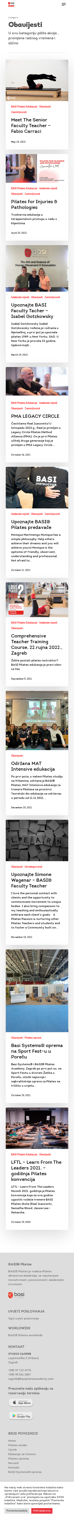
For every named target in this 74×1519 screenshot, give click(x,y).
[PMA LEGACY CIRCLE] (37, 415)
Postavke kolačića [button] (17, 1511)
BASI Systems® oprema (24, 1472)
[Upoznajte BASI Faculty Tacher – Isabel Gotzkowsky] (37, 304)
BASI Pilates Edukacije (24, 106)
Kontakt (13, 1468)
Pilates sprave (33, 1037)
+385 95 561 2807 (19, 1375)
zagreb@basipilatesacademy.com (31, 1379)
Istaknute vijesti (48, 188)
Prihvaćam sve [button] (41, 1511)
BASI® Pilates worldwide (25, 1335)
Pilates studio (17, 1445)
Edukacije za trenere (22, 1454)
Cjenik (12, 1450)
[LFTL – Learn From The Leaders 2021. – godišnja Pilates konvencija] (37, 1169)
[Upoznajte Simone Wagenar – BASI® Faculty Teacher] (37, 882)
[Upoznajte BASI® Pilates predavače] (37, 522)
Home (12, 1441)
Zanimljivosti (19, 112)
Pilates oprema (18, 1459)
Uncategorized (33, 866)
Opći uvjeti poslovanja (23, 1318)
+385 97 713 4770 (19, 1370)
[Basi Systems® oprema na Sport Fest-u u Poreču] (37, 1026)
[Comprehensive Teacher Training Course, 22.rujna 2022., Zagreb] (37, 634)
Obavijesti (45, 106)
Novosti (13, 1463)
